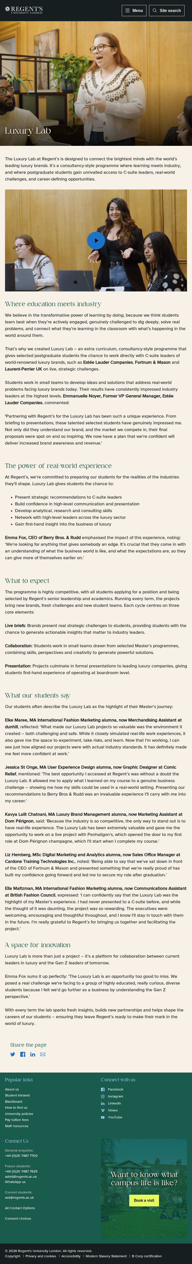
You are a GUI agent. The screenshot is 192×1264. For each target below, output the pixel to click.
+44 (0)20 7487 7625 (21, 1171)
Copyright (12, 1256)
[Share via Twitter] (12, 1054)
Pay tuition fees (17, 1120)
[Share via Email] (42, 1054)
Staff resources (16, 1126)
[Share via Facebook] (22, 1054)
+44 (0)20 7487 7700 (21, 1156)
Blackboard (13, 1101)
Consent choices (18, 1218)
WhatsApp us (15, 1182)
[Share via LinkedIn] (32, 1054)
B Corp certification (147, 1256)
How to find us (16, 1107)
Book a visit (144, 1201)
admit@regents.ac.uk (21, 1176)
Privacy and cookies (41, 1256)
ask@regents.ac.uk (19, 1197)
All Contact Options (20, 1208)
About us (12, 1089)
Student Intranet (17, 1095)
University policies (19, 1114)
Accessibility (71, 1256)
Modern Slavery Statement (106, 1256)
